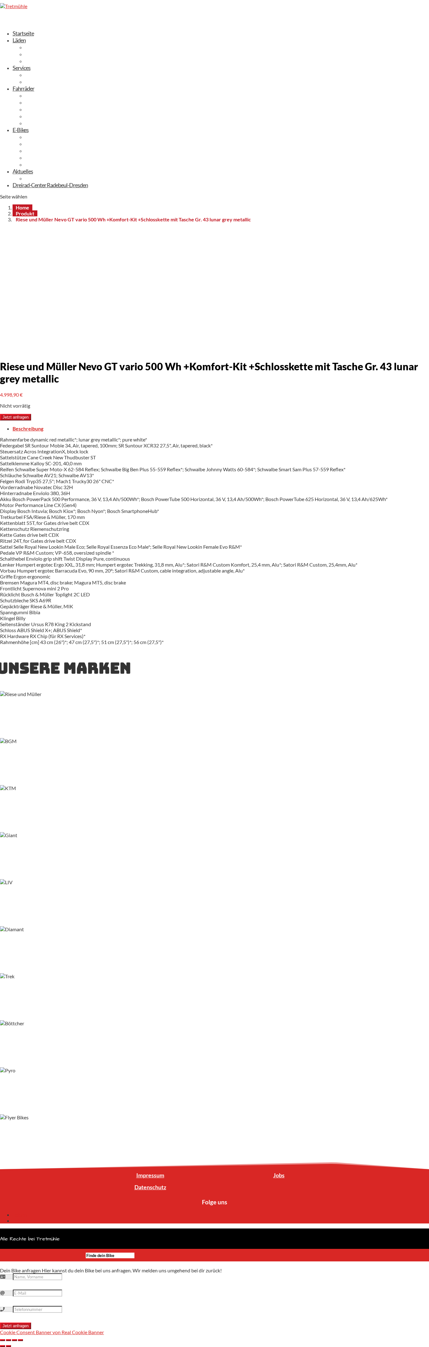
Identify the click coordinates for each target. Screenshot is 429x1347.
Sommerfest (38, 178)
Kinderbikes (38, 116)
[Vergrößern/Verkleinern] (20, 1340)
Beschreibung (28, 428)
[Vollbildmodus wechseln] (14, 1340)
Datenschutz (150, 1187)
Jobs (279, 1175)
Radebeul (35, 53)
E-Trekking (36, 143)
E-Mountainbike (42, 150)
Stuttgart (35, 60)
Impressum (150, 1175)
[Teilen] (8, 1340)
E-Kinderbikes (40, 164)
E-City (32, 136)
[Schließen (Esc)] (2, 1340)
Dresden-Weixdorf (45, 47)
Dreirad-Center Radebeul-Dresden (50, 185)
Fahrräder (23, 88)
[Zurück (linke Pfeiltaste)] (2, 1346)
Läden (19, 40)
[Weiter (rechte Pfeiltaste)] (8, 1346)
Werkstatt (36, 81)
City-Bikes (36, 102)
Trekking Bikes (40, 95)
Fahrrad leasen (41, 74)
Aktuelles (23, 171)
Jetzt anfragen (16, 417)
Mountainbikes (41, 122)
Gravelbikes (38, 109)
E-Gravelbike (39, 157)
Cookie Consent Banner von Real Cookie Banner (52, 1332)
